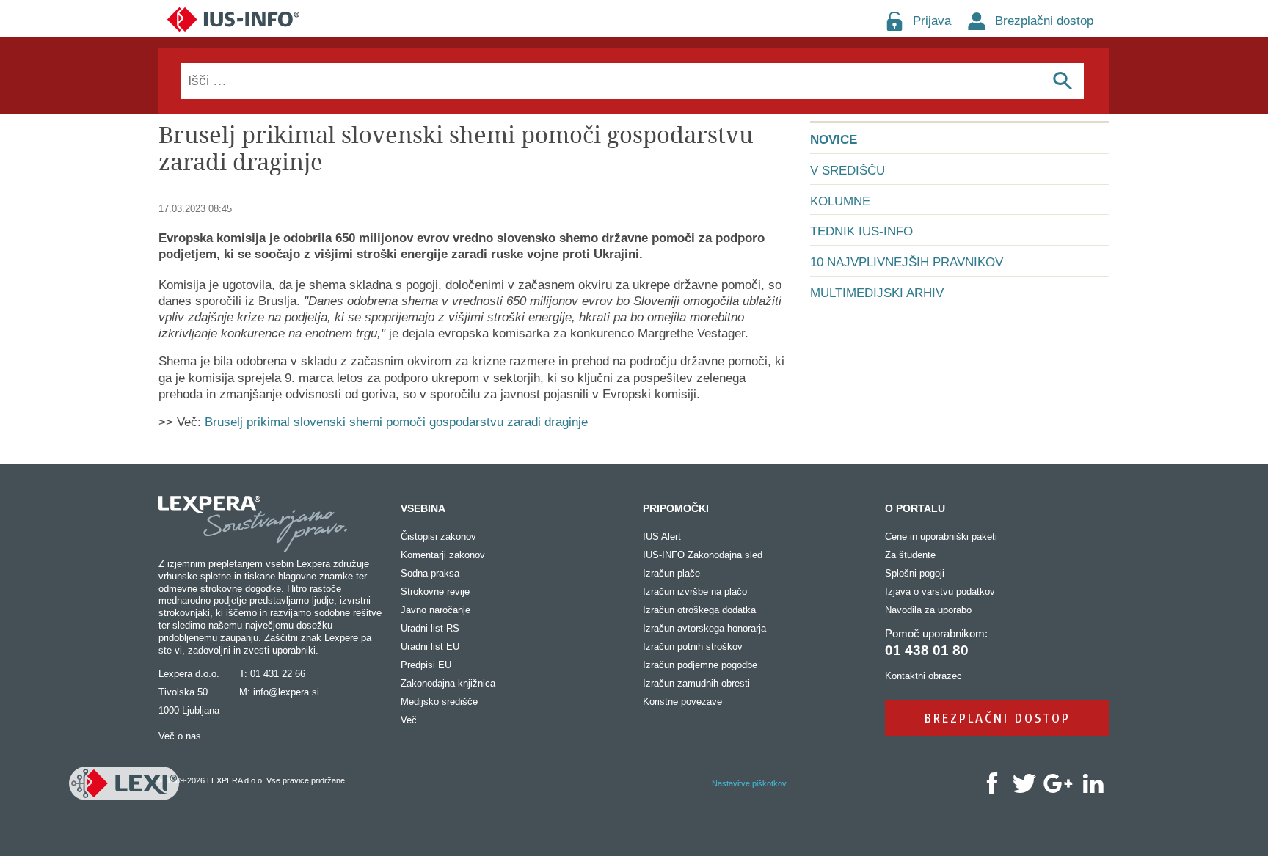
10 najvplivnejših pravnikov (906, 262)
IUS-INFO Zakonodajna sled (702, 554)
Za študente (910, 554)
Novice (833, 140)
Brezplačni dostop (1044, 21)
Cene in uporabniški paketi (941, 536)
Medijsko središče (439, 701)
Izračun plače (671, 573)
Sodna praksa (430, 573)
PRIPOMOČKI (676, 508)
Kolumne (840, 201)
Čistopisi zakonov (438, 536)
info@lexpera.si (286, 692)
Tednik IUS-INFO (861, 231)
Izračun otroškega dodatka (699, 609)
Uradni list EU (430, 646)
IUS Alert (662, 536)
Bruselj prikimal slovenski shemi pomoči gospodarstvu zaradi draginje (396, 422)
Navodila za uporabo (928, 609)
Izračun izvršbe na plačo (695, 591)
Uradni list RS (430, 628)
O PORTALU (915, 508)
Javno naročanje (435, 609)
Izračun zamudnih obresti (696, 683)
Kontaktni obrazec (923, 675)
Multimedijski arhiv (877, 293)
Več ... (415, 719)
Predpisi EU (426, 664)
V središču (847, 171)
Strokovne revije (435, 591)
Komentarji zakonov (443, 554)
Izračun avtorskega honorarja (704, 628)
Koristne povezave (682, 701)
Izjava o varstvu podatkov (940, 591)
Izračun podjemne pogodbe (700, 664)
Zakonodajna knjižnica (448, 683)
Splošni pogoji (914, 573)
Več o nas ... (185, 736)
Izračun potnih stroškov (693, 646)
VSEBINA (423, 508)
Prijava (932, 21)
